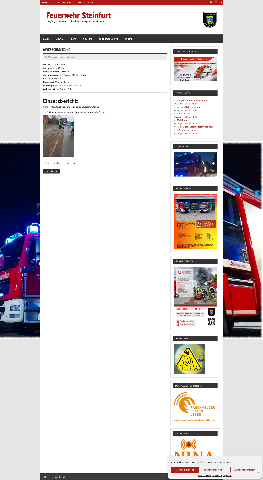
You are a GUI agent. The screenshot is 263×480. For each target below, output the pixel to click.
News (74, 38)
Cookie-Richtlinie (204, 476)
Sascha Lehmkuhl (68, 56)
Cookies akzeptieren (185, 470)
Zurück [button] (177, 164)
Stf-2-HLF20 (75, 85)
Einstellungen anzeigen (244, 470)
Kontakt (91, 2)
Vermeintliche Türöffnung (189, 106)
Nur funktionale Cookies (215, 470)
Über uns (87, 38)
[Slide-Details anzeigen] (195, 164)
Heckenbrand (183, 113)
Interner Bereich (58, 477)
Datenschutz (217, 476)
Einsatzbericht (51, 171)
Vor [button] (213, 164)
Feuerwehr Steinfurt (78, 15)
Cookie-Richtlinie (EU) (63, 2)
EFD (45, 477)
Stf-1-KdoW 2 (61, 85)
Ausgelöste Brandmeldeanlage (192, 100)
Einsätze (60, 38)
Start (46, 38)
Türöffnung (182, 120)
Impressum (227, 476)
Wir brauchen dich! (108, 38)
